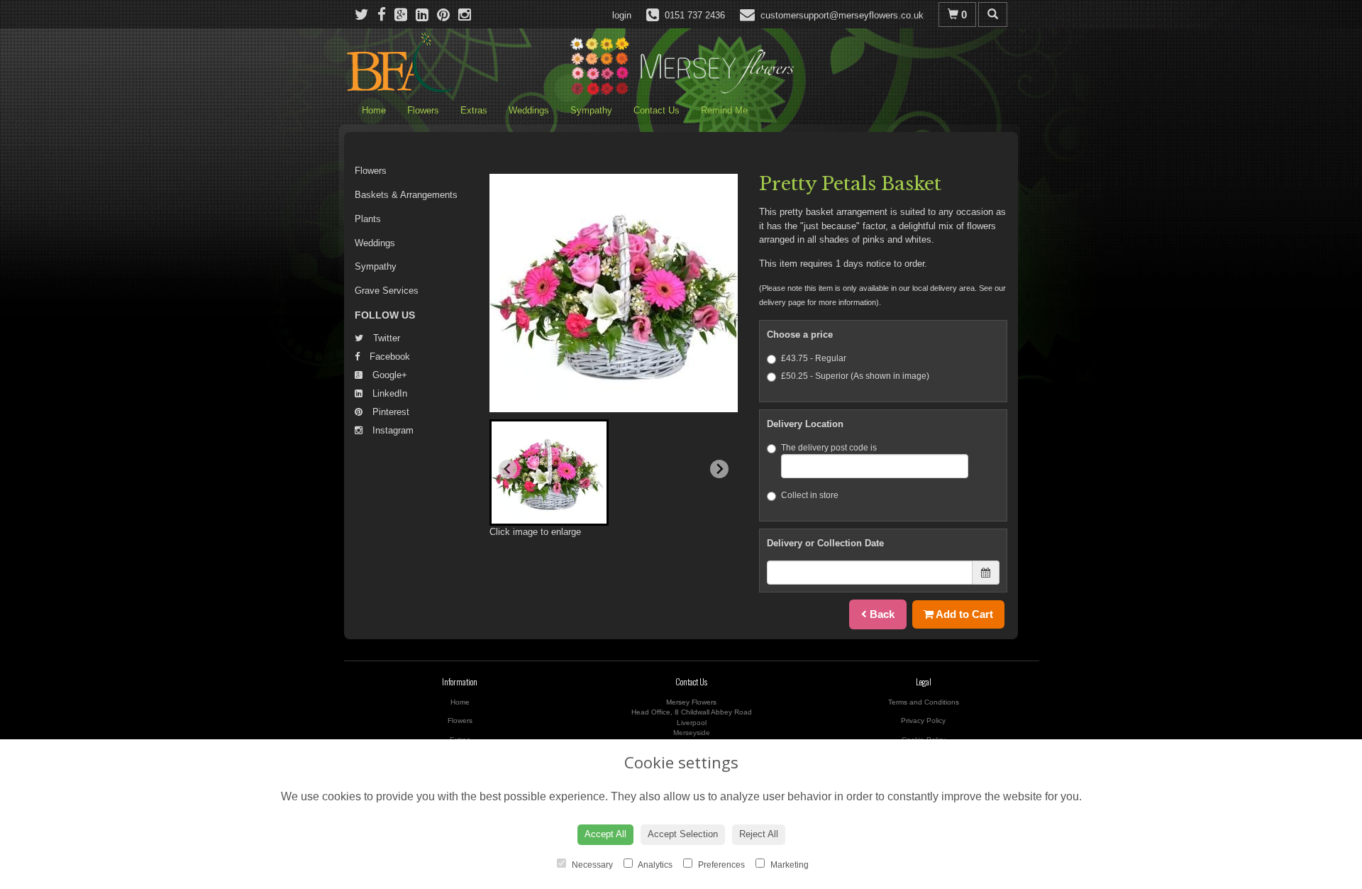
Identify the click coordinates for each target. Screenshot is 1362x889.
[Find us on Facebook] (385, 14)
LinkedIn (388, 393)
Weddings (529, 110)
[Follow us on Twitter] (366, 14)
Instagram (392, 430)
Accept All (605, 834)
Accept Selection (683, 834)
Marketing (788, 865)
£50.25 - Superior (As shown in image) (855, 376)
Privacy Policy (923, 720)
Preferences (720, 865)
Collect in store (809, 495)
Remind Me (724, 110)
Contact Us (656, 110)
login (621, 15)
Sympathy (591, 110)
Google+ (388, 375)
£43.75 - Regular (813, 358)
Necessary (591, 865)
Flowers (423, 110)
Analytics (654, 865)
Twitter (385, 338)
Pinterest (389, 412)
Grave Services (387, 290)
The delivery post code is (829, 448)
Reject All (758, 834)
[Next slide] (719, 469)
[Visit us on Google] (405, 14)
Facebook (388, 356)
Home (374, 110)
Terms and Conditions (923, 702)
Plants (368, 219)
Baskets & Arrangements (406, 194)
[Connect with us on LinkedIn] (426, 14)
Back (881, 614)
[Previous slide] (508, 469)
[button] (549, 472)
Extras (473, 110)
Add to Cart (963, 614)
